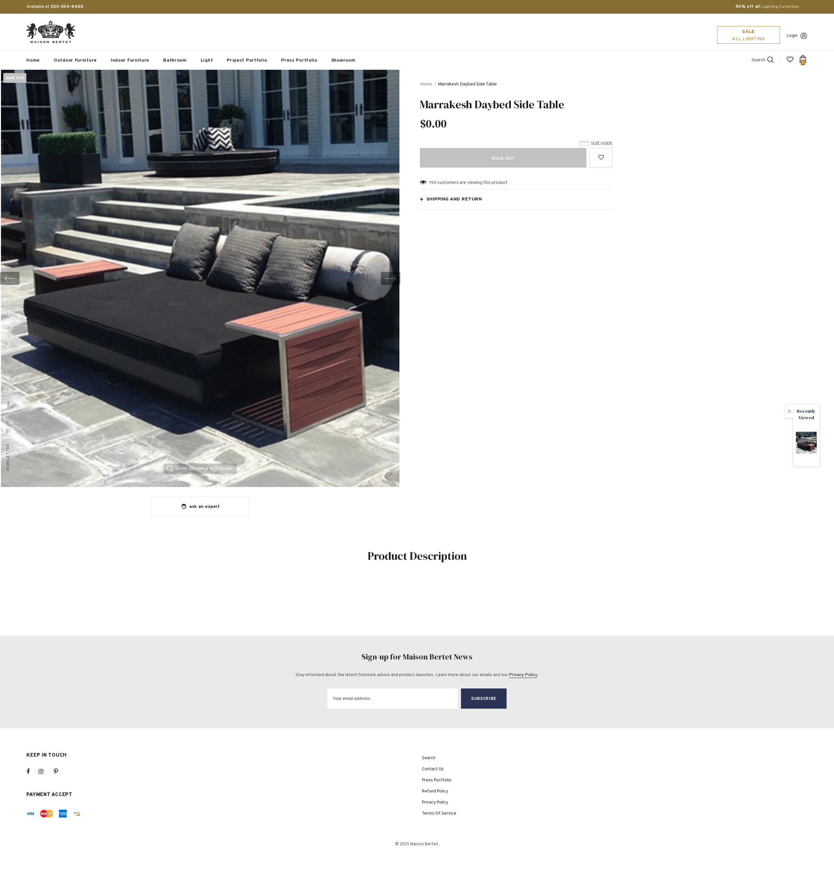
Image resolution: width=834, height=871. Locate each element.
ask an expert (204, 506)
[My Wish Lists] (790, 62)
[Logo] (50, 32)
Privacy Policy (523, 675)
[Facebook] (32, 771)
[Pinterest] (59, 771)
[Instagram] (44, 771)
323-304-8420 (66, 6)
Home (426, 84)
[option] (200, 278)
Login (792, 35)
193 (432, 182)
